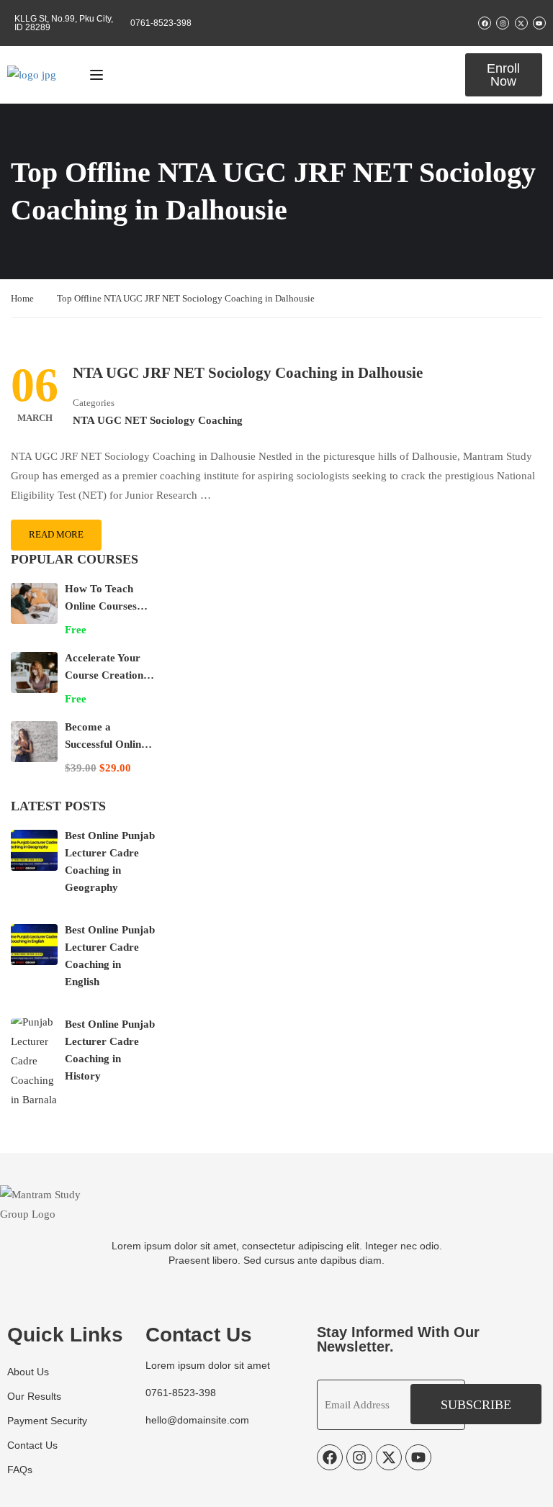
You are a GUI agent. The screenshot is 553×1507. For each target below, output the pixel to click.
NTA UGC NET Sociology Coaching (158, 420)
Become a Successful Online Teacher (105, 744)
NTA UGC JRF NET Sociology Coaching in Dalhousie (248, 372)
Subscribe (476, 1405)
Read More (56, 534)
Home (22, 298)
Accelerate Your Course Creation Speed (104, 675)
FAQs (19, 1469)
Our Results (34, 1396)
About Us (28, 1371)
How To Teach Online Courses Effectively (101, 606)
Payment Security (47, 1420)
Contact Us (32, 1445)
